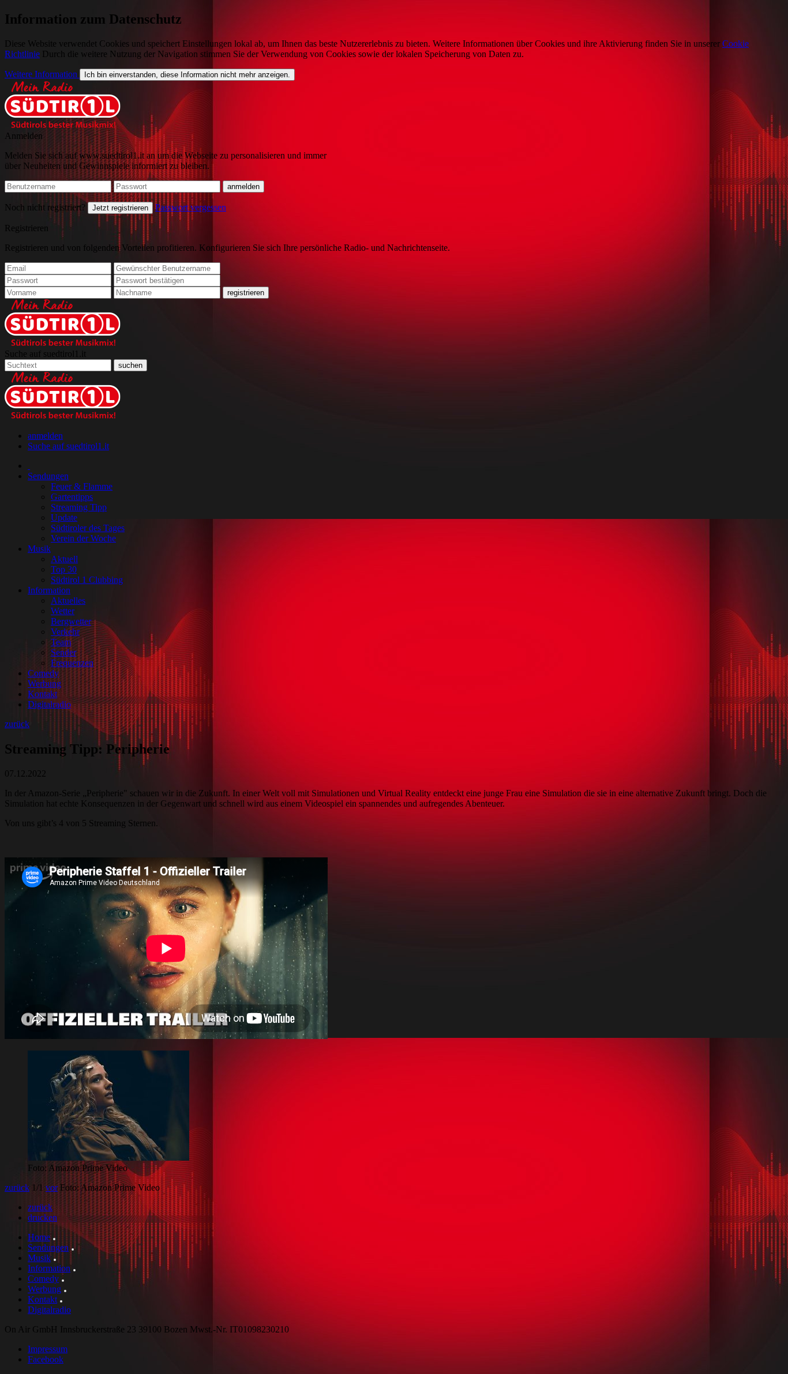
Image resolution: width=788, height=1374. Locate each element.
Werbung (44, 683)
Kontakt (42, 694)
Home (39, 1237)
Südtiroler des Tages (88, 528)
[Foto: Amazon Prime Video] (108, 1157)
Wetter (62, 611)
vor (52, 1187)
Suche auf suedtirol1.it (45, 354)
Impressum (47, 1349)
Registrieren (26, 228)
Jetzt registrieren (120, 208)
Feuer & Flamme (81, 486)
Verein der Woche (83, 538)
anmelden (45, 436)
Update (64, 517)
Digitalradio (49, 704)
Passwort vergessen (190, 207)
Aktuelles (68, 600)
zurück (17, 724)
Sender (63, 652)
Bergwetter (71, 621)
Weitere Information (42, 74)
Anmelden (24, 136)
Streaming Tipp (79, 507)
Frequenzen (72, 663)
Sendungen (48, 476)
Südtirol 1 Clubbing (87, 580)
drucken (42, 1217)
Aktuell (64, 559)
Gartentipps (72, 497)
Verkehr (65, 632)
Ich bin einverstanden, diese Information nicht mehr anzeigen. (187, 74)
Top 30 (64, 569)
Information (49, 590)
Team (61, 642)
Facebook (45, 1359)
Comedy (43, 673)
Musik (39, 549)
